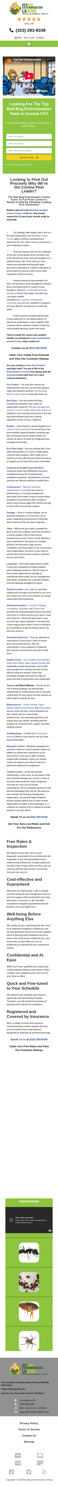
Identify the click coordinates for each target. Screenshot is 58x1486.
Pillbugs (42, 605)
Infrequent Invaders (17, 605)
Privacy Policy (29, 1423)
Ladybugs (12, 564)
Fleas (9, 528)
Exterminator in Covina (18, 372)
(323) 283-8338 (38, 348)
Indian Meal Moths (15, 663)
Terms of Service (29, 1429)
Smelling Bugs (14, 733)
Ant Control (13, 384)
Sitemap (29, 1441)
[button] (29, 44)
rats (36, 589)
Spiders (11, 685)
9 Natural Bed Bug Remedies (13, 1389)
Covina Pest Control (34, 365)
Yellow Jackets (30, 705)
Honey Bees (45, 708)
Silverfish (23, 608)
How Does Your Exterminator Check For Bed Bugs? (22, 1393)
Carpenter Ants (14, 468)
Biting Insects (14, 705)
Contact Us (29, 1435)
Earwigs (11, 512)
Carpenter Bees (35, 468)
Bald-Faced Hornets (24, 708)
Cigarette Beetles (38, 663)
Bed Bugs (12, 400)
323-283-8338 (28, 126)
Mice (27, 589)
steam (17, 300)
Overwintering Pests (17, 637)
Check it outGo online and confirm (31, 410)
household (12, 375)
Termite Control (15, 772)
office (36, 375)
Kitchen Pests (14, 660)
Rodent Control (15, 589)
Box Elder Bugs (15, 448)
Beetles (10, 426)
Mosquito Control (16, 746)
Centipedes (12, 608)
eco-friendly (31, 290)
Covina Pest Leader (32, 189)
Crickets (33, 605)
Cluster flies (38, 608)
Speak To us (18, 1039)
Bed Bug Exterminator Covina (31, 197)
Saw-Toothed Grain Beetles (36, 660)
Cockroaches (14, 487)
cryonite (25, 300)
